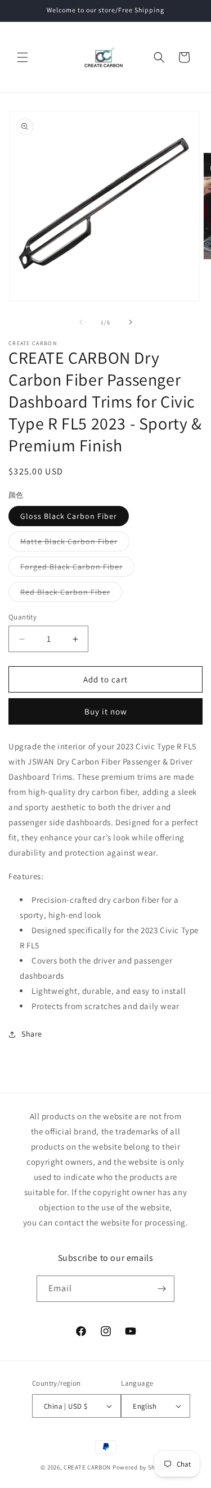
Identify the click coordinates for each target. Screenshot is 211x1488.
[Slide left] (81, 322)
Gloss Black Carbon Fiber (68, 516)
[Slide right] (130, 322)
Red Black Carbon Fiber (71, 594)
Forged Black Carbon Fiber (77, 569)
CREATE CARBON (87, 1467)
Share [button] (31, 1034)
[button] (22, 57)
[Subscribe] (161, 1289)
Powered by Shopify (141, 1467)
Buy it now (105, 711)
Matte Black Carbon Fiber (74, 543)
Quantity (22, 617)
